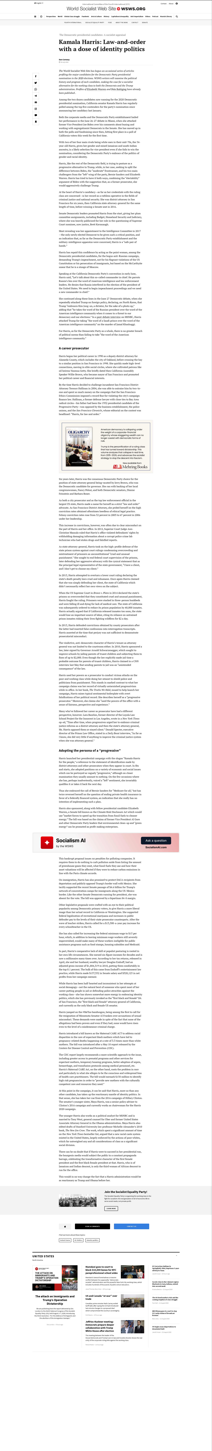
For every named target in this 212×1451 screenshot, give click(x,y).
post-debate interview (109, 317)
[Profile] (177, 4)
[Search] (177, 17)
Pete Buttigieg (118, 89)
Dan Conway (64, 59)
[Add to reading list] (36, 122)
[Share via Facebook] (36, 76)
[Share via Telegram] (36, 96)
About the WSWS (122, 22)
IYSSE (110, 22)
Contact (163, 3)
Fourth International (72, 22)
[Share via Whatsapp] (36, 89)
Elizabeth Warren (96, 89)
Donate (145, 22)
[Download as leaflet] (36, 109)
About (171, 3)
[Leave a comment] (36, 115)
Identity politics (92, 1240)
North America (37, 1260)
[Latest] (41, 17)
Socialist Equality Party (94, 22)
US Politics (78, 1240)
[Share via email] (36, 102)
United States (65, 1240)
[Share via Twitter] (36, 83)
